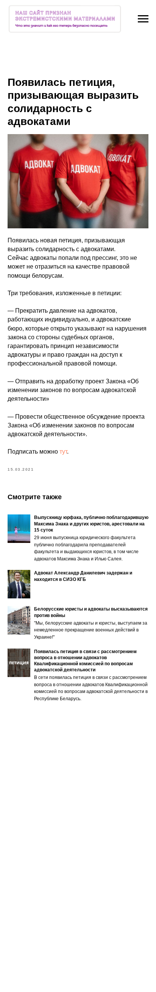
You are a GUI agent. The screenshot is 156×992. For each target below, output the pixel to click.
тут (63, 451)
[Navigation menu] (143, 19)
